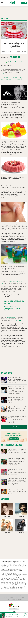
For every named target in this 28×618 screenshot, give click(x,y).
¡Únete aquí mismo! (17, 320)
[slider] (14, 612)
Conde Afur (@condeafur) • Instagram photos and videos (12, 78)
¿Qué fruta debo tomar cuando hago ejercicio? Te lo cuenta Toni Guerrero (14, 301)
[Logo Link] (12, 2)
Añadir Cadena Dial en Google (15, 61)
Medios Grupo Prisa (14, 609)
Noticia (4, 18)
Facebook (19, 79)
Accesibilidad (6, 597)
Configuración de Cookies (17, 599)
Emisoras (17, 596)
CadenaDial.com (11, 317)
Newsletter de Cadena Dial (12, 282)
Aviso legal (24, 596)
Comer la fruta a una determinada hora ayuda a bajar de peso (12, 308)
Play (25, 615)
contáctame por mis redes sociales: (11, 74)
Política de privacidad (15, 597)
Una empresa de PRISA (14, 605)
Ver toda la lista (14, 427)
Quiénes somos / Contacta (7, 596)
